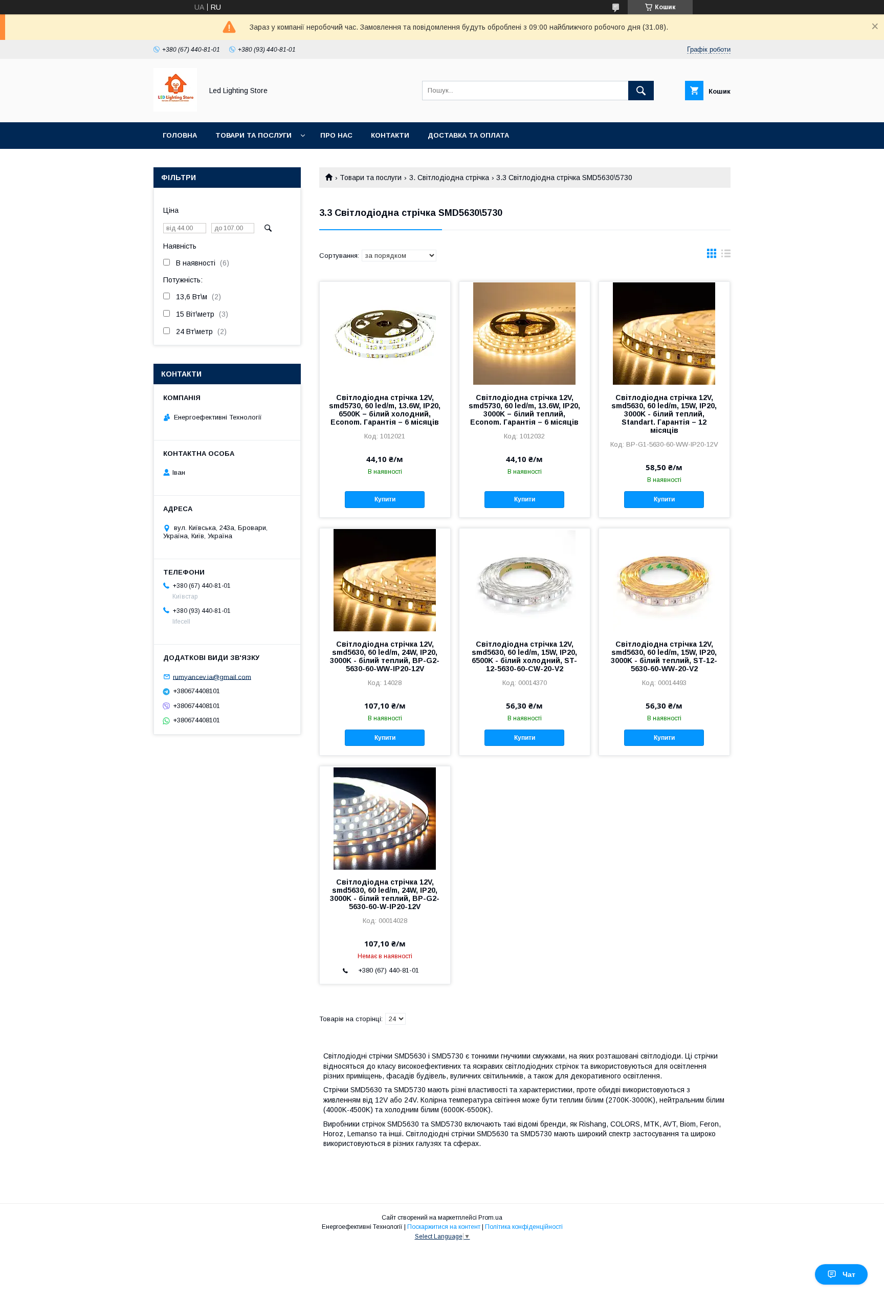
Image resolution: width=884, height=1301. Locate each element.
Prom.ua (490, 1217)
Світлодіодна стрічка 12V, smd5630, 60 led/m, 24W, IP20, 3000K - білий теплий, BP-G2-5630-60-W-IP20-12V (384, 894)
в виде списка (726, 256)
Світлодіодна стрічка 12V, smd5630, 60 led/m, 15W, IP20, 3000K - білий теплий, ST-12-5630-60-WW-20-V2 (664, 656)
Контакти (390, 135)
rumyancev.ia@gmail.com (212, 676)
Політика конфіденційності (524, 1226)
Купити (384, 499)
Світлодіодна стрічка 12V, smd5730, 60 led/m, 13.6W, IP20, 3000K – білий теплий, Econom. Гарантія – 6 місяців (524, 409)
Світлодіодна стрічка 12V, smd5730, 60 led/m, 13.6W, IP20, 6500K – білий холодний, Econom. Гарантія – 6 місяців (384, 409)
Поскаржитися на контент (443, 1226)
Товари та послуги (253, 135)
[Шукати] (641, 90)
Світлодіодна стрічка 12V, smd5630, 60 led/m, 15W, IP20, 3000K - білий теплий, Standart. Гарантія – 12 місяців (664, 413)
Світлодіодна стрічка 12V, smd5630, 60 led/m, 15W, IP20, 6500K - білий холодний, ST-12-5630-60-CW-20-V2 (524, 656)
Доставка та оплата (468, 135)
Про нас (336, 135)
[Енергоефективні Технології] (175, 109)
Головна (180, 135)
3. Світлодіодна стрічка (449, 177)
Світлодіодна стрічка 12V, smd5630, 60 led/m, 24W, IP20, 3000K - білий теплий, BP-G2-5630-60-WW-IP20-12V (384, 656)
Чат (849, 1274)
